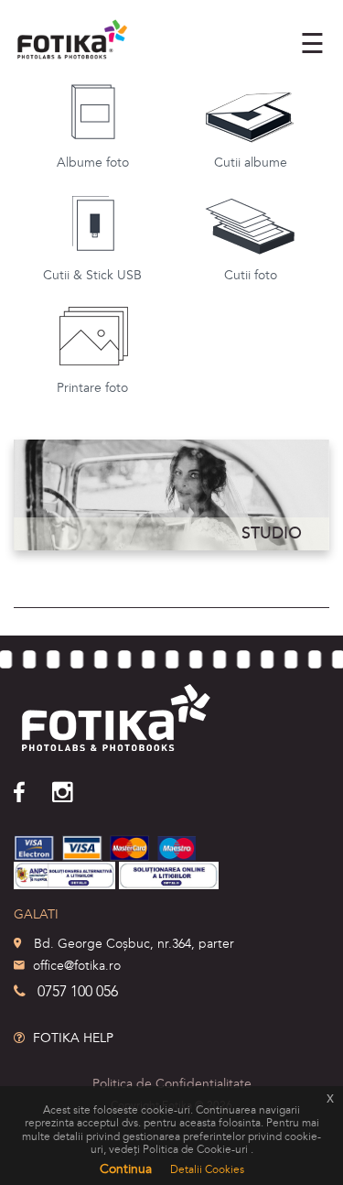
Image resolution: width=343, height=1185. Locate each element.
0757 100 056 (78, 992)
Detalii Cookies (207, 1169)
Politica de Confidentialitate (172, 1084)
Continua (126, 1169)
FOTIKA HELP (71, 1038)
